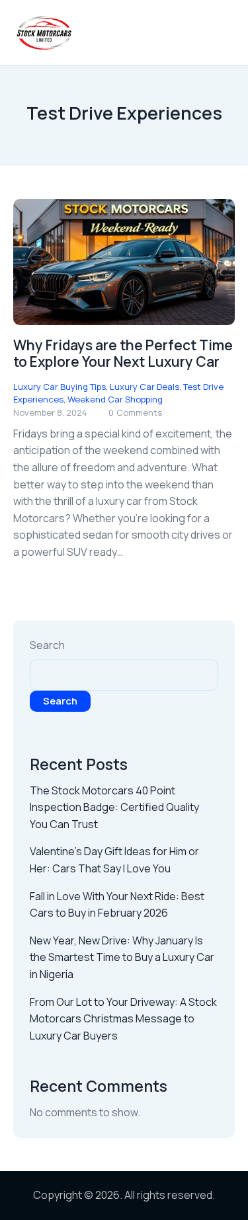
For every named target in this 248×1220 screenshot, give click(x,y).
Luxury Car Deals (144, 387)
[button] (231, 32)
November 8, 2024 (50, 412)
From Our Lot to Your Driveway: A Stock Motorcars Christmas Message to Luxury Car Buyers (123, 1019)
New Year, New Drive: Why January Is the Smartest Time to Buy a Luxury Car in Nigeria (122, 957)
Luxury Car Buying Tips (59, 387)
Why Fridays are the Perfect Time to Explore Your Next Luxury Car (123, 353)
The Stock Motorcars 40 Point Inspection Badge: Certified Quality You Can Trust (114, 807)
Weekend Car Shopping (115, 399)
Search (47, 645)
